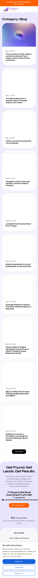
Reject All (19, 573)
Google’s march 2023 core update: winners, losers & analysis (18, 183)
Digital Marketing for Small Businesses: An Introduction (18, 265)
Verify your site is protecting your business (18, 142)
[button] (34, 9)
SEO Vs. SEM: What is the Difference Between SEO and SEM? (17, 393)
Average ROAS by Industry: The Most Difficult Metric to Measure (18, 307)
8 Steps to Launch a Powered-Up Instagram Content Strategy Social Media (17, 437)
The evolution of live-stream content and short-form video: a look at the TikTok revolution (19, 57)
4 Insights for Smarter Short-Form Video (19, 225)
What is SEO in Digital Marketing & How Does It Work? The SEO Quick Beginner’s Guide (17, 350)
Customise (19, 567)
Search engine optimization (19, 538)
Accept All (19, 561)
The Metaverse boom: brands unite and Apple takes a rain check (16, 100)
